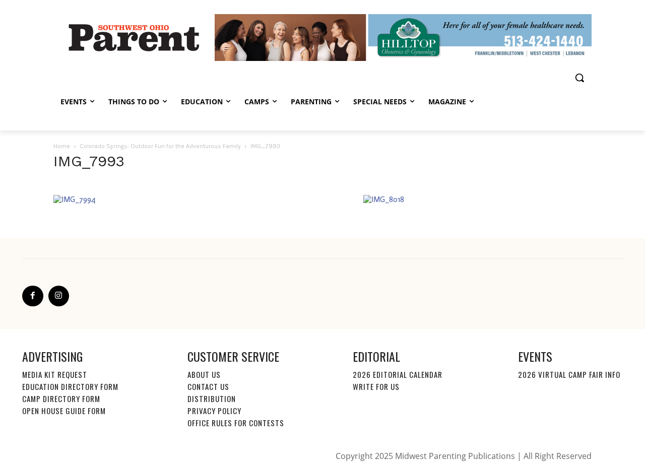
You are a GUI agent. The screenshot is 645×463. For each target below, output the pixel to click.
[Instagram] (59, 296)
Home (61, 146)
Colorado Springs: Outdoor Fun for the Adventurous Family (160, 146)
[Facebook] (32, 296)
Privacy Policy (214, 410)
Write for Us (376, 386)
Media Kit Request (54, 374)
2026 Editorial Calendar (397, 374)
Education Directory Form (70, 386)
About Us (204, 374)
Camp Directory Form (61, 398)
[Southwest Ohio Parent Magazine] (134, 37)
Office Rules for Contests (235, 422)
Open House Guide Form (64, 410)
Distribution (211, 398)
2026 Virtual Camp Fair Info (569, 374)
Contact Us (208, 386)
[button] (579, 77)
